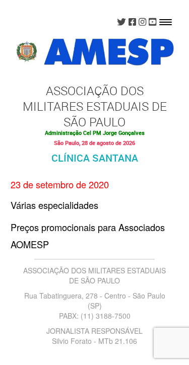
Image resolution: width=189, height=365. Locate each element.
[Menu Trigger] (165, 21)
